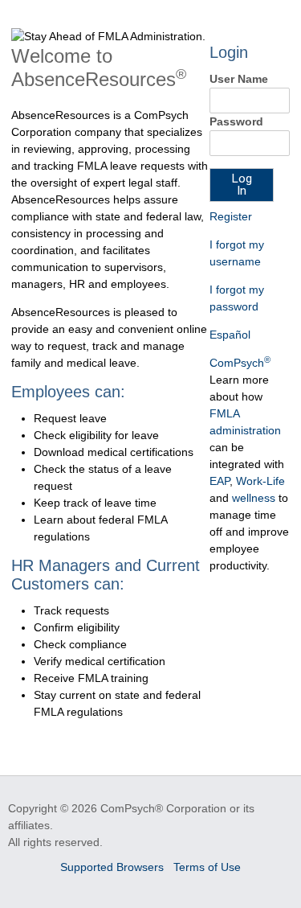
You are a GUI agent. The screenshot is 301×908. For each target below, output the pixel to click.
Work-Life (260, 481)
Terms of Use (207, 867)
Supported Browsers (113, 867)
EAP (219, 481)
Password (236, 121)
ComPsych (239, 362)
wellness (253, 497)
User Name (238, 78)
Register (230, 216)
